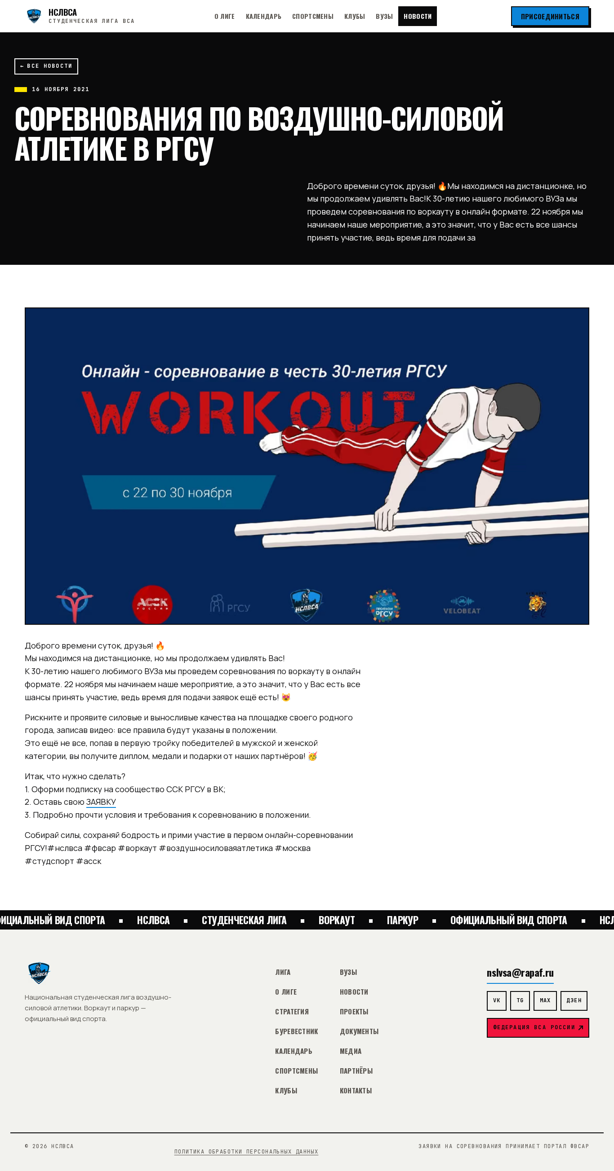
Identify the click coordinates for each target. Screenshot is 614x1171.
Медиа (351, 1051)
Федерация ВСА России (534, 1027)
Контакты (356, 1090)
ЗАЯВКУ (101, 801)
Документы (359, 1031)
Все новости (46, 66)
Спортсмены (313, 16)
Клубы (354, 16)
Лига (282, 972)
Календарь (264, 16)
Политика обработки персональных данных (246, 1151)
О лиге (224, 16)
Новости (418, 16)
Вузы (384, 16)
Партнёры (356, 1070)
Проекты (354, 1011)
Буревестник (296, 1031)
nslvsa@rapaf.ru (520, 972)
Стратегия (292, 1011)
